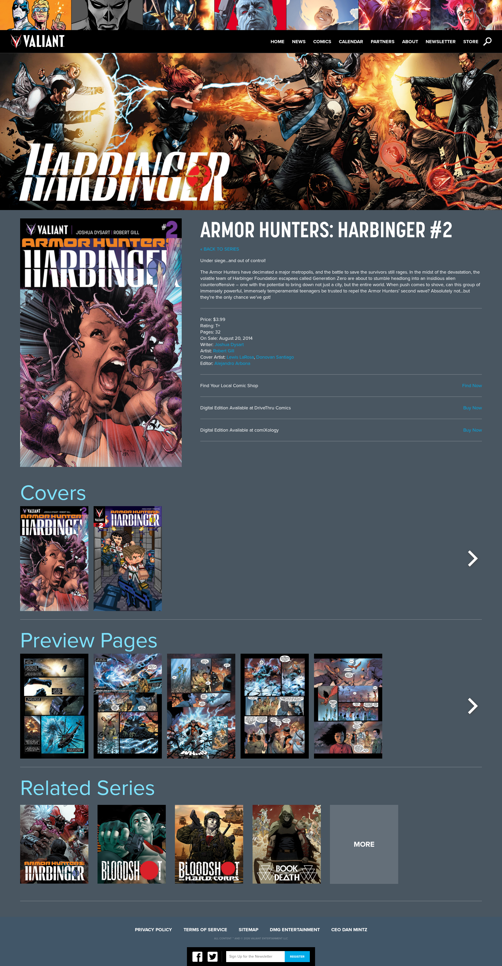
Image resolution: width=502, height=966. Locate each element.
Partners (383, 41)
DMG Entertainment (295, 930)
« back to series (219, 249)
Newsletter (441, 41)
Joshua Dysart (229, 344)
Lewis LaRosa (240, 357)
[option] (54, 558)
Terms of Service (205, 930)
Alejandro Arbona (232, 363)
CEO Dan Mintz (349, 930)
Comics (322, 41)
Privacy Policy (153, 930)
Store (470, 41)
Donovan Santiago (275, 357)
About (410, 41)
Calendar (351, 41)
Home (277, 41)
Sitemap (248, 930)
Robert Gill (223, 351)
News (299, 41)
